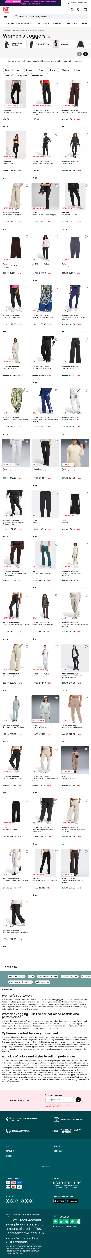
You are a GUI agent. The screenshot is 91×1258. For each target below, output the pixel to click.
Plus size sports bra (17, 976)
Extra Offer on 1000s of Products (19, 23)
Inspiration (10, 1151)
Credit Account (59, 1151)
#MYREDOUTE (10, 1156)
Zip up (31, 976)
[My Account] (72, 9)
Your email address (53, 1095)
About (8, 1146)
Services (56, 1146)
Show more (45, 1167)
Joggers (41, 30)
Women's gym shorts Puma (20, 982)
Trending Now (71, 23)
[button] (85, 9)
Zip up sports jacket (70, 976)
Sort (7, 70)
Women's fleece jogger (47, 976)
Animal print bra (42, 982)
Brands (85, 23)
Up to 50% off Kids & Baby (49, 23)
